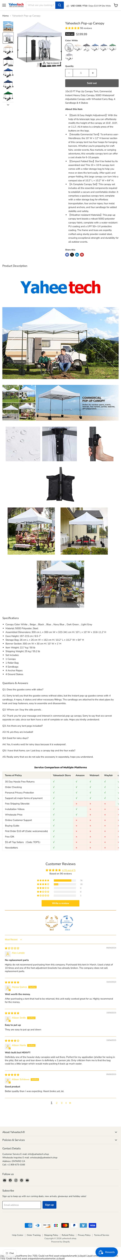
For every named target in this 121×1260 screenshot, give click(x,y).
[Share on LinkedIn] (77, 255)
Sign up (49, 1205)
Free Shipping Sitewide (17, 803)
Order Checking (13, 787)
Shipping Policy (51, 1235)
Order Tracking (34, 1235)
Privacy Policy (84, 1235)
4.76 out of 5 (68, 870)
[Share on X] (72, 255)
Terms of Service (101, 1235)
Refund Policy (68, 1235)
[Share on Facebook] (67, 255)
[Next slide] (8, 104)
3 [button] (61, 1103)
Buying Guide (12, 825)
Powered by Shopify (60, 1241)
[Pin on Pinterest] (82, 255)
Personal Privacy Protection (19, 792)
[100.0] (66, 922)
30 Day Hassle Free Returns (20, 781)
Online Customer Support (18, 820)
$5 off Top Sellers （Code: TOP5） (23, 842)
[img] (12, 948)
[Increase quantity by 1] (93, 73)
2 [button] (56, 1103)
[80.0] (51, 922)
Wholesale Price (13, 814)
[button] (8, 26)
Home (5, 15)
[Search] (59, 5)
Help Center (17, 1235)
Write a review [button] (60, 903)
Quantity (69, 66)
